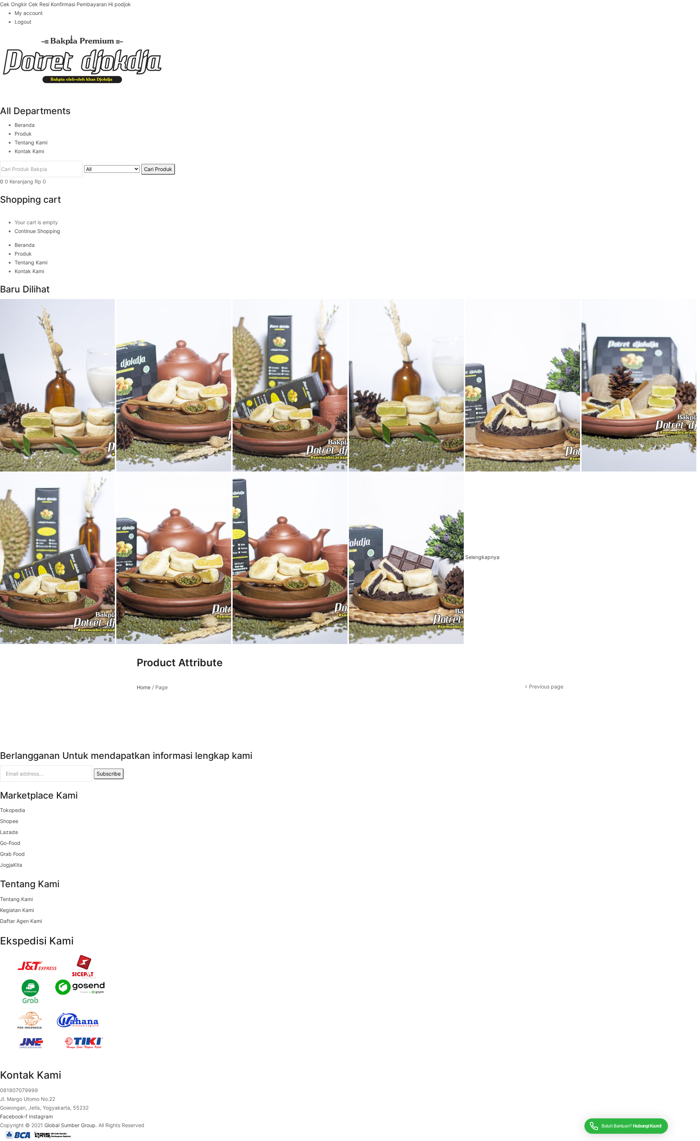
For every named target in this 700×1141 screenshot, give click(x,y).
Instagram (41, 1116)
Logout (23, 22)
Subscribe (109, 774)
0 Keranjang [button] (25, 181)
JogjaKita (11, 865)
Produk (23, 134)
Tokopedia (12, 810)
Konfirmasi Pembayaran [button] (79, 4)
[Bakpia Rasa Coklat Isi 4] (523, 384)
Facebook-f (14, 1116)
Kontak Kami (29, 151)
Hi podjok (119, 4)
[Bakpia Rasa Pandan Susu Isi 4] (407, 384)
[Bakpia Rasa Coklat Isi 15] (407, 557)
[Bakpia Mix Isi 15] (639, 384)
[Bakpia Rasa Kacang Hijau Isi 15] (174, 384)
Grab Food (12, 854)
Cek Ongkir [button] (14, 4)
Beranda (25, 125)
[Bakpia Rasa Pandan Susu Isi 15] (58, 384)
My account (29, 13)
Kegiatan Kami (17, 910)
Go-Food (10, 843)
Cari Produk (158, 169)
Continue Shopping (37, 231)
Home (144, 687)
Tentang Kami (31, 142)
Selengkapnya (482, 557)
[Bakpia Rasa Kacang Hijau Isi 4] (174, 557)
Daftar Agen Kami (21, 921)
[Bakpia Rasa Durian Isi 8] (58, 557)
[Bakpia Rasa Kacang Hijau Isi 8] (291, 557)
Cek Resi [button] (39, 4)
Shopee (9, 821)
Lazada (9, 832)
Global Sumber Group (70, 1125)
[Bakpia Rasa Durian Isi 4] (291, 384)
